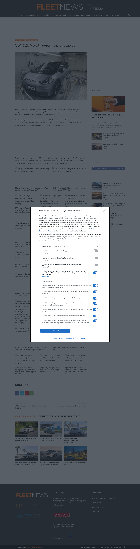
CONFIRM (55, 331)
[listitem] (70, 246)
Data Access (70, 338)
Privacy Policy (81, 338)
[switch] (95, 250)
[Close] (105, 211)
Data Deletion (58, 338)
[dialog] (70, 274)
